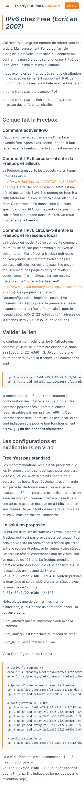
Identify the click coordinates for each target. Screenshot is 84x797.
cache (9, 187)
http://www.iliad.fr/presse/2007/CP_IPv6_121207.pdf (42, 182)
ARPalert (53, 6)
